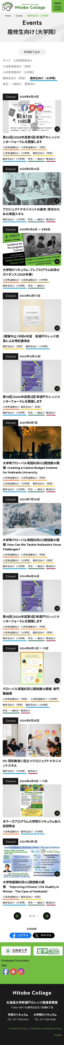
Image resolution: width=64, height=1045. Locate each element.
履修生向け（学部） (15, 78)
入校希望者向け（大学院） (19, 72)
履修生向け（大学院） (43, 78)
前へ (17, 916)
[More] (58, 6)
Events (19, 15)
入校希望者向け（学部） (18, 66)
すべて (7, 60)
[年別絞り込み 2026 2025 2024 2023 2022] (32, 52)
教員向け (30, 84)
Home (8, 15)
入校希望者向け (22, 60)
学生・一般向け (12, 84)
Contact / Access (18, 1028)
